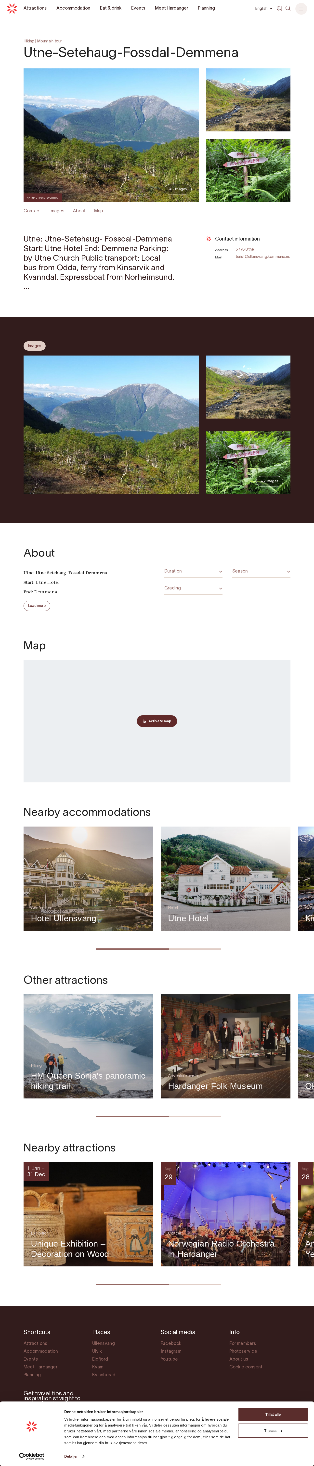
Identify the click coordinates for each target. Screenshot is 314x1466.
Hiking (29, 41)
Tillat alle (273, 1414)
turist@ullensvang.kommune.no (263, 257)
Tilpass (270, 1430)
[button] (301, 9)
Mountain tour (49, 41)
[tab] (35, 346)
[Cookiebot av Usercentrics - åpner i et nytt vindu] (31, 1456)
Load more (37, 606)
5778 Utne (245, 249)
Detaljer (71, 1456)
